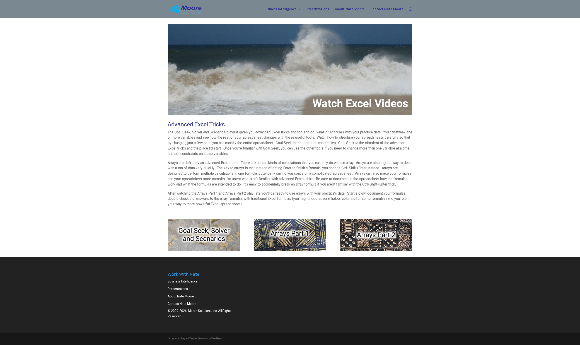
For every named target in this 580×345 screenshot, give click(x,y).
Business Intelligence (279, 9)
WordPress (217, 338)
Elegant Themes (189, 338)
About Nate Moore (350, 9)
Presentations (318, 9)
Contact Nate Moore (386, 9)
